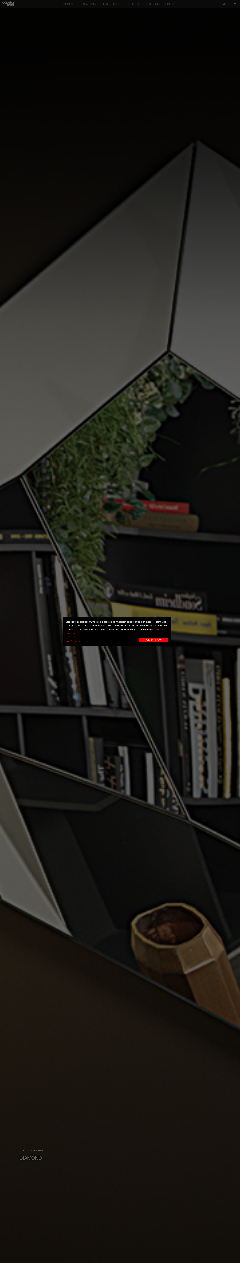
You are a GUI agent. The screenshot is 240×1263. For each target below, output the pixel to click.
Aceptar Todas (154, 640)
